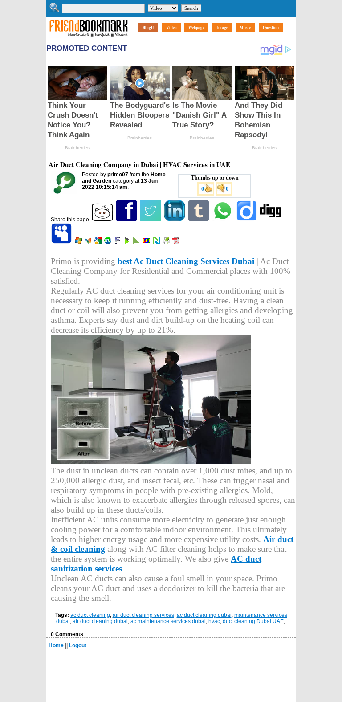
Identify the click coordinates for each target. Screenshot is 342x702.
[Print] (167, 242)
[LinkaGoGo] (147, 242)
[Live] (79, 242)
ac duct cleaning (90, 615)
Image (222, 27)
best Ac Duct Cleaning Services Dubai (186, 261)
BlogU (148, 27)
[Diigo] (247, 219)
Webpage (196, 27)
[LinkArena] (137, 242)
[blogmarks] (127, 242)
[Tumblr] (199, 219)
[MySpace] (62, 242)
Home (56, 645)
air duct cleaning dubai (100, 621)
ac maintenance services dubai (168, 621)
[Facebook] (127, 219)
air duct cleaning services (143, 615)
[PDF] (176, 242)
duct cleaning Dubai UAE (253, 621)
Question (271, 27)
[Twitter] (151, 219)
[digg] (271, 219)
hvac (214, 621)
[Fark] (118, 242)
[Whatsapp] (223, 219)
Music (245, 27)
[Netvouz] (157, 242)
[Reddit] (103, 219)
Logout (77, 645)
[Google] (98, 242)
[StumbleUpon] (108, 242)
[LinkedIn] (175, 219)
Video (171, 27)
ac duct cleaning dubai (204, 615)
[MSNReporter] (89, 242)
